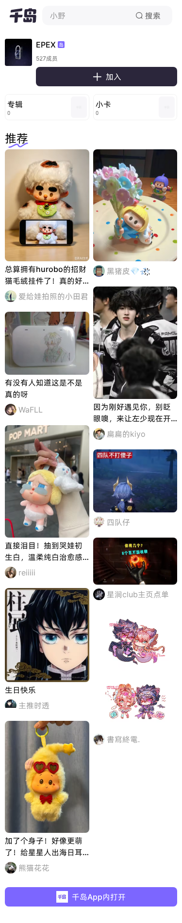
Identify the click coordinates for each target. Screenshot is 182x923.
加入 (106, 76)
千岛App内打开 (99, 897)
